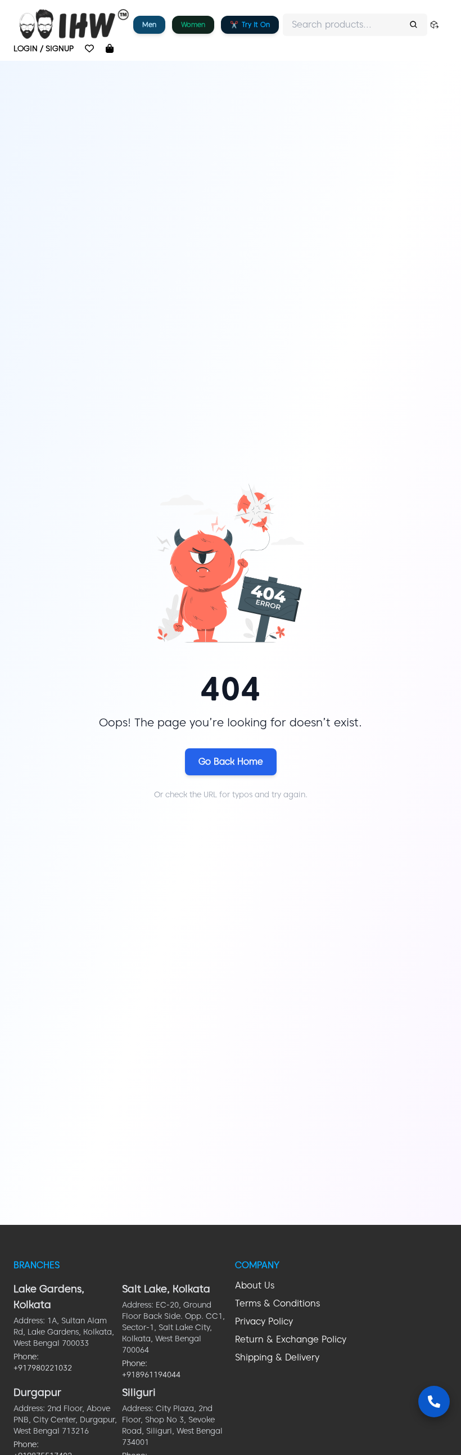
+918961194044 (151, 1374)
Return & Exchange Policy (290, 1339)
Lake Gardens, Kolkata (48, 1296)
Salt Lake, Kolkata (166, 1289)
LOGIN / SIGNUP (43, 48)
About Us (254, 1285)
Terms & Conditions (277, 1303)
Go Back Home (230, 761)
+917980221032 (42, 1367)
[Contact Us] (434, 1401)
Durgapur (37, 1392)
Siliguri (139, 1392)
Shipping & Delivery (277, 1357)
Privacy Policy (264, 1321)
